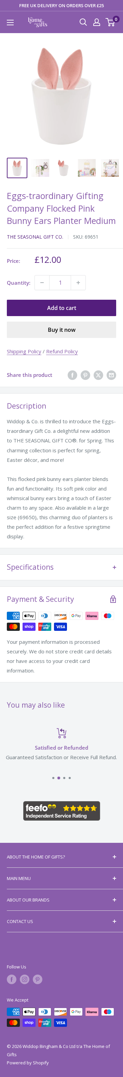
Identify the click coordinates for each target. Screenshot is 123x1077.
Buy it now (62, 330)
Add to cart (61, 308)
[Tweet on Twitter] (98, 375)
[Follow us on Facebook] (11, 979)
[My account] (96, 22)
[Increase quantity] (78, 282)
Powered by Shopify (28, 1063)
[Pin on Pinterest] (85, 375)
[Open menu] (10, 22)
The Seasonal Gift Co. (35, 236)
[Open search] (83, 22)
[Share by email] (111, 375)
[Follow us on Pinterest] (37, 979)
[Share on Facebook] (72, 375)
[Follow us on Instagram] (24, 979)
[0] (110, 22)
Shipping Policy (24, 351)
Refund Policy (62, 351)
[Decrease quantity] (42, 282)
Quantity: (18, 282)
